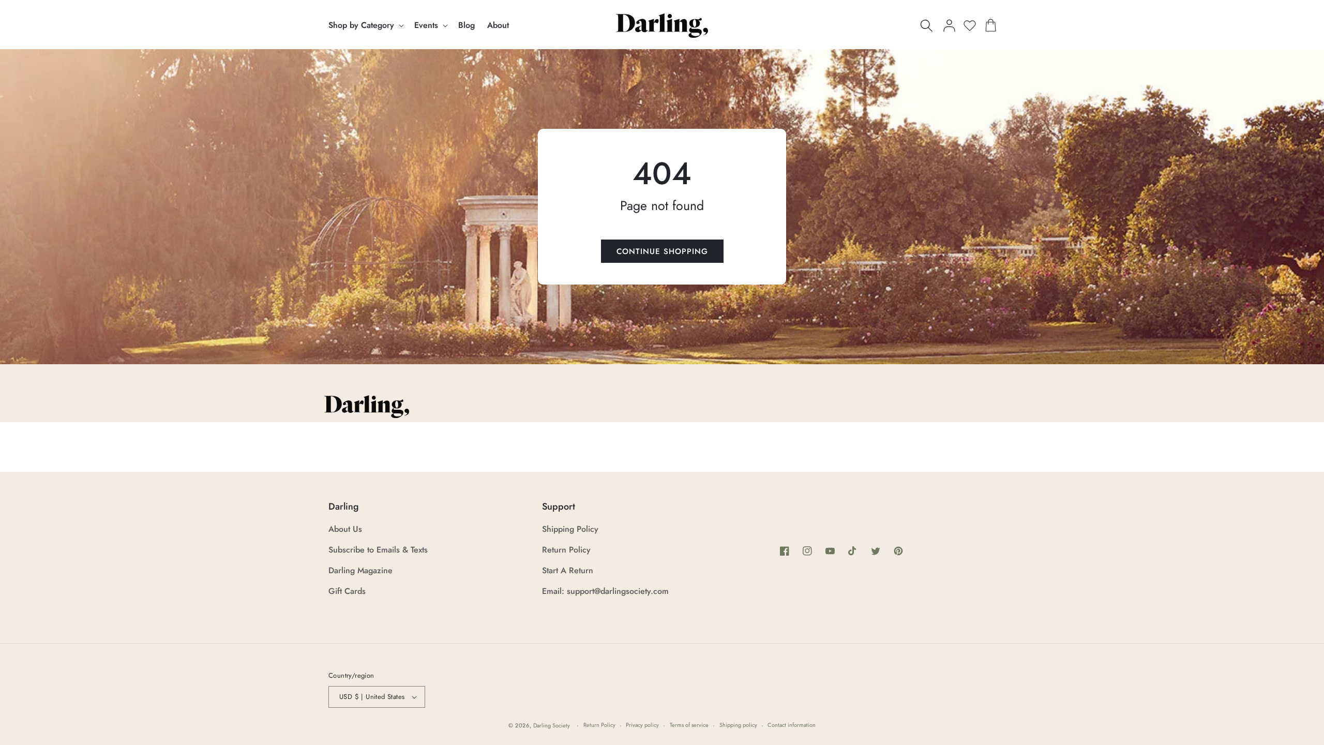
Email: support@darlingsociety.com (605, 591)
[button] (365, 25)
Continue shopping (662, 251)
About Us (345, 529)
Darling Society (551, 725)
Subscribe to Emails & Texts (378, 550)
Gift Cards (347, 591)
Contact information (792, 725)
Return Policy (566, 550)
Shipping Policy (570, 529)
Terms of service (689, 725)
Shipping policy (738, 725)
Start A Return (567, 570)
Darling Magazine (360, 570)
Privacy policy (642, 725)
